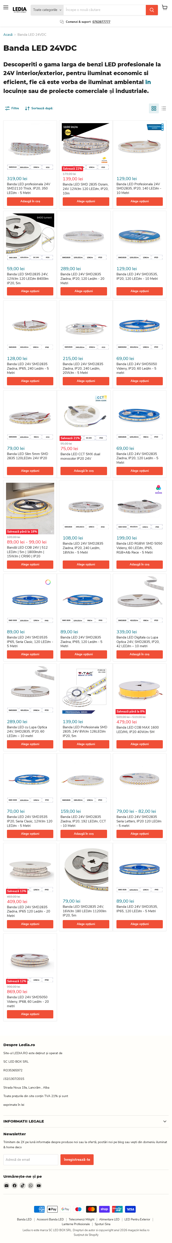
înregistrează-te (77, 1159)
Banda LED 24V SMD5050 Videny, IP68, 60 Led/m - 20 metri (28, 1001)
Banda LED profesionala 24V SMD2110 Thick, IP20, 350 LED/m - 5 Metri (28, 188)
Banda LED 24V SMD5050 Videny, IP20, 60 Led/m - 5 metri (136, 368)
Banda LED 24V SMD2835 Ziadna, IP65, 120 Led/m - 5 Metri (81, 641)
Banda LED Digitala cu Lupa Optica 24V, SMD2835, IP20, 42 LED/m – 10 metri (137, 641)
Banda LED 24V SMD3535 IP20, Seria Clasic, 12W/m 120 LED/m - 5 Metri (29, 821)
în (147, 82)
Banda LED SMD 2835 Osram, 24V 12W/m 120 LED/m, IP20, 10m (85, 188)
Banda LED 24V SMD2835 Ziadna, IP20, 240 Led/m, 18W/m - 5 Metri (83, 547)
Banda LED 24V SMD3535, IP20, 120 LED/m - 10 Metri (137, 276)
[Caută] (152, 10)
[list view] (164, 108)
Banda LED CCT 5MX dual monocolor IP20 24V (80, 456)
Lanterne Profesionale (76, 1224)
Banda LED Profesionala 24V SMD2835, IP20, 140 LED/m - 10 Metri (138, 188)
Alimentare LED (109, 1220)
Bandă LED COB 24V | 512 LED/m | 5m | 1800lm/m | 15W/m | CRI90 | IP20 (27, 551)
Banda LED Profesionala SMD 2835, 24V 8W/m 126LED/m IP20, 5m (85, 731)
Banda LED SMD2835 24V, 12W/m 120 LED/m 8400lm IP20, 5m (28, 278)
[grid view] (154, 108)
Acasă (8, 35)
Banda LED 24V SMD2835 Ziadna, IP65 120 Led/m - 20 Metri (28, 911)
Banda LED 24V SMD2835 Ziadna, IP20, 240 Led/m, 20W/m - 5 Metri (83, 368)
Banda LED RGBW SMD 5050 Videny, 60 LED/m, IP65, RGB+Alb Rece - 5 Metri (139, 547)
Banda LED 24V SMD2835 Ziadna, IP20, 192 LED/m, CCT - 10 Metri (83, 821)
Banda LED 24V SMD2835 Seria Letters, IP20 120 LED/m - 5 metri (138, 821)
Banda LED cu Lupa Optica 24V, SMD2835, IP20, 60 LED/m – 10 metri (27, 731)
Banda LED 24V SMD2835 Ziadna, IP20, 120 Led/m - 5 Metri (137, 458)
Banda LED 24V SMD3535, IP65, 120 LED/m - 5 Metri (137, 908)
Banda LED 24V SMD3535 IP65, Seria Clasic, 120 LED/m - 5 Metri (30, 641)
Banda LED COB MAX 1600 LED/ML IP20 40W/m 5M (137, 729)
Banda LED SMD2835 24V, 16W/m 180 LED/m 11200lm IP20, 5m (84, 911)
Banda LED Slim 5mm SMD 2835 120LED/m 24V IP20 (27, 456)
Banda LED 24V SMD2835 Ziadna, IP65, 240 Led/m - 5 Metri (28, 368)
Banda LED (24, 1220)
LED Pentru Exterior (137, 1220)
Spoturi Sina (102, 1224)
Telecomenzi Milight (81, 1220)
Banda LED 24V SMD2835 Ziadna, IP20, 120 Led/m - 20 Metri (82, 278)
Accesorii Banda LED (50, 1220)
